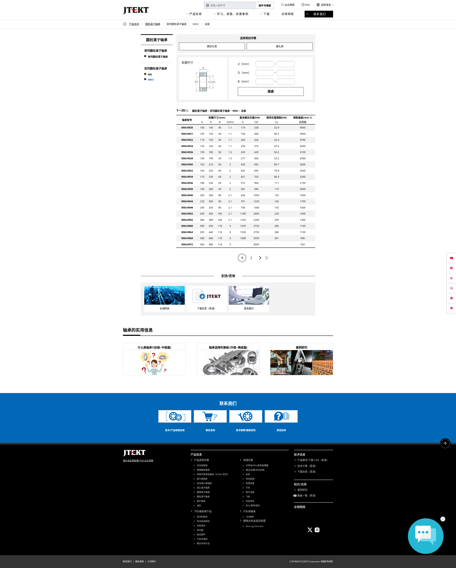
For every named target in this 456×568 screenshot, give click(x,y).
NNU (151, 79)
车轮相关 (201, 525)
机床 (248, 474)
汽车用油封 (202, 539)
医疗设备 (250, 492)
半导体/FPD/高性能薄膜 (257, 465)
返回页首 (445, 443)
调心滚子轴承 (203, 487)
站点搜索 (290, 4)
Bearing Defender (255, 526)
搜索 (271, 91)
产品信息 (195, 14)
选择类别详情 (248, 38)
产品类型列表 (201, 460)
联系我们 (320, 14)
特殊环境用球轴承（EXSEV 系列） (213, 474)
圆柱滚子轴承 (152, 24)
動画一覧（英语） (307, 495)
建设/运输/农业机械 (255, 469)
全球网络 (287, 14)
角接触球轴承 (203, 469)
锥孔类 (279, 46)
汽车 (248, 487)
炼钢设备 (250, 483)
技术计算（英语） (307, 466)
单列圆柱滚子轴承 (158, 56)
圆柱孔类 (212, 46)
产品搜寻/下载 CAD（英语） (313, 460)
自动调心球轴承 (204, 483)
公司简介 (151, 561)
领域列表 (248, 460)
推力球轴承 (202, 478)
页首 (124, 24)
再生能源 (250, 478)
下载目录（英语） (307, 471)
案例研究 (302, 489)
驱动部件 (201, 534)
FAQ (307, 4)
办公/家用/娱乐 (253, 505)
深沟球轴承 (202, 465)
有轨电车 (250, 501)
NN (150, 74)
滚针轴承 (201, 501)
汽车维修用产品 (203, 511)
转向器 (200, 530)
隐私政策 (139, 561)
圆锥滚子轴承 (203, 492)
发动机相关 (202, 516)
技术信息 (299, 454)
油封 (199, 505)
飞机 (248, 496)
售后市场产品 (203, 543)
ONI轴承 (250, 516)
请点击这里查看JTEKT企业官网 (138, 460)
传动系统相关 (203, 521)
